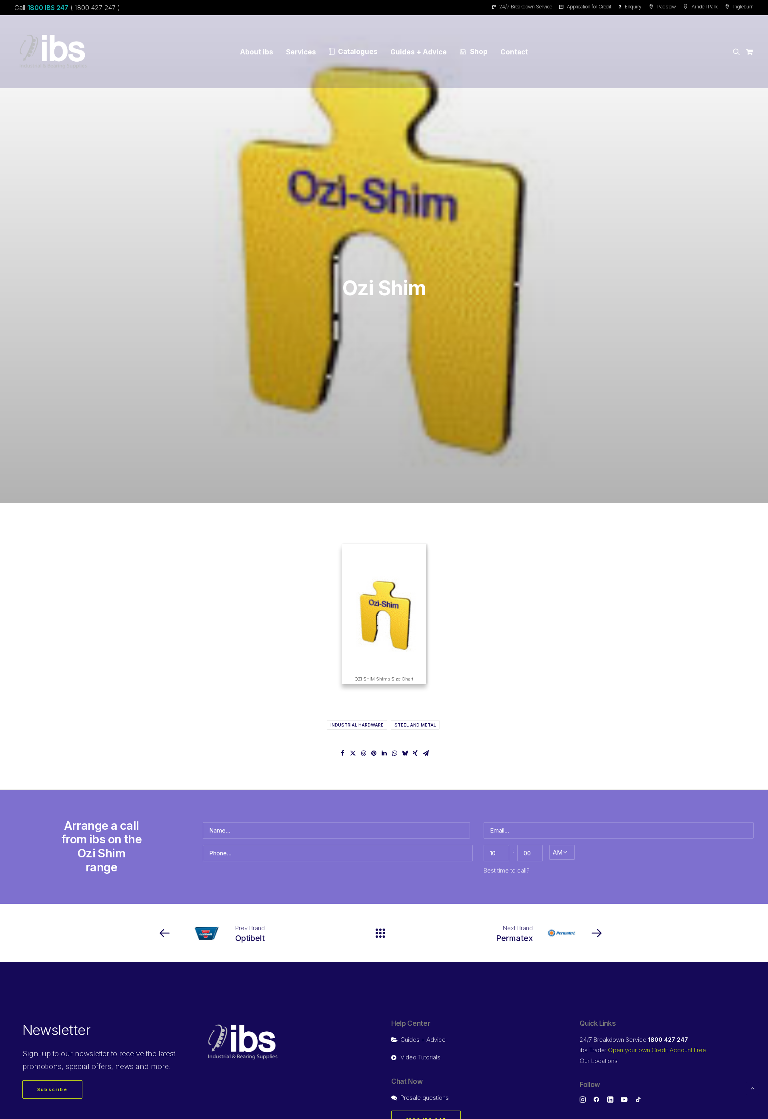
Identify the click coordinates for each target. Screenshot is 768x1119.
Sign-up (36, 1053)
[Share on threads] (363, 753)
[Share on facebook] (342, 753)
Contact (514, 52)
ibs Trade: (643, 1050)
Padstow (666, 7)
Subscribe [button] (52, 1089)
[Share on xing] (415, 753)
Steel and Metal (415, 725)
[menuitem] (523, 6)
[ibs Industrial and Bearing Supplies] (53, 52)
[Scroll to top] (752, 1087)
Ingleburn (743, 7)
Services (301, 52)
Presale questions (424, 1097)
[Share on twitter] (353, 753)
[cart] (748, 51)
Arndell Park (705, 7)
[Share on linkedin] (384, 753)
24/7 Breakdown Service (525, 7)
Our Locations (599, 1061)
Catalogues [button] (358, 52)
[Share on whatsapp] (394, 753)
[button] (738, 51)
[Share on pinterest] (373, 753)
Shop (479, 52)
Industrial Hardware (357, 725)
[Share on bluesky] (405, 753)
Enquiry (633, 7)
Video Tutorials (420, 1057)
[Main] (384, 933)
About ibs (256, 52)
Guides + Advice (418, 52)
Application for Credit (589, 7)
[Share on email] (425, 753)
